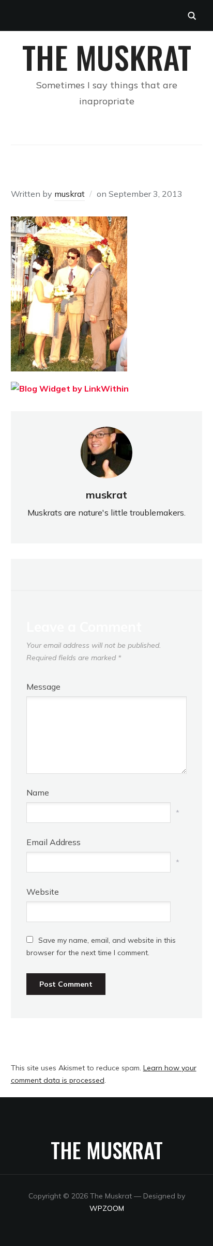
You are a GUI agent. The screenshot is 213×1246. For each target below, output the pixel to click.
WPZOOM (106, 1208)
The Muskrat (106, 57)
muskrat (69, 194)
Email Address (53, 842)
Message (43, 686)
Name (37, 792)
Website (42, 891)
